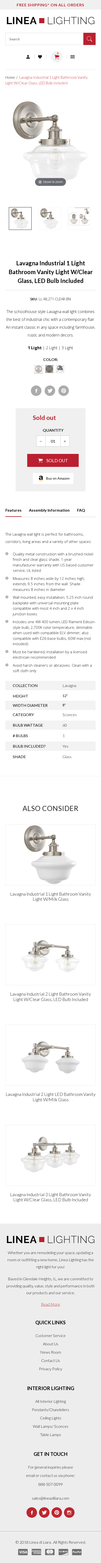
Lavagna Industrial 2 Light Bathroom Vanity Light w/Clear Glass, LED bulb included (50, 996)
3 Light (67, 347)
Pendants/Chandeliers (50, 1409)
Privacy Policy (50, 1368)
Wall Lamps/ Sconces (50, 1426)
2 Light (51, 347)
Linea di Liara (40, 1542)
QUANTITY (53, 430)
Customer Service (50, 1335)
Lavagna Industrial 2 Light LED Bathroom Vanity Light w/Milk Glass (51, 1096)
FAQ (81, 510)
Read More (50, 1304)
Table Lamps (50, 1434)
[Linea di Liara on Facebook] (31, 1512)
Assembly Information (49, 510)
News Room (50, 1352)
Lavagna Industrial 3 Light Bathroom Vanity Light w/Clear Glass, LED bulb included (50, 1197)
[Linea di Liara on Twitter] (44, 1512)
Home (10, 77)
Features (13, 510)
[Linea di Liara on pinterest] (56, 1512)
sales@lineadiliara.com (50, 1498)
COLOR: (50, 359)
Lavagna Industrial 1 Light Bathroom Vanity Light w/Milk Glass (50, 896)
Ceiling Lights (50, 1418)
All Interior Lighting (50, 1401)
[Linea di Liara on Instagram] (69, 1512)
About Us (50, 1343)
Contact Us (50, 1360)
